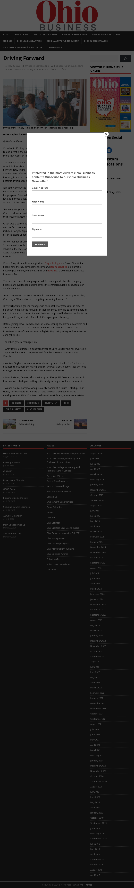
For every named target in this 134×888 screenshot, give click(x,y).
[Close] (106, 134)
